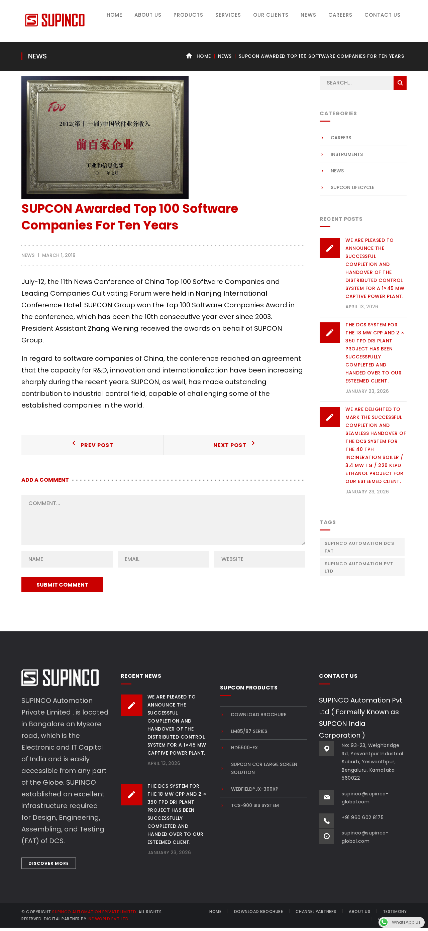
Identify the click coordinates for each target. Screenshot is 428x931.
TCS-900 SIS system (255, 805)
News (225, 56)
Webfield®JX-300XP (254, 789)
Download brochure (258, 714)
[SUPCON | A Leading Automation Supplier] (54, 19)
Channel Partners (316, 911)
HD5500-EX (244, 747)
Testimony (395, 911)
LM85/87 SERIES (249, 731)
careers (341, 137)
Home (204, 56)
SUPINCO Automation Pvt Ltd (359, 568)
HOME (215, 911)
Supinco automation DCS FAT (359, 547)
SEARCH (400, 83)
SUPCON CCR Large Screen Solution (264, 768)
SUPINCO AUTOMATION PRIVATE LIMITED (94, 912)
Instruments (347, 154)
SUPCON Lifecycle (352, 187)
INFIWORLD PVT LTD (108, 919)
